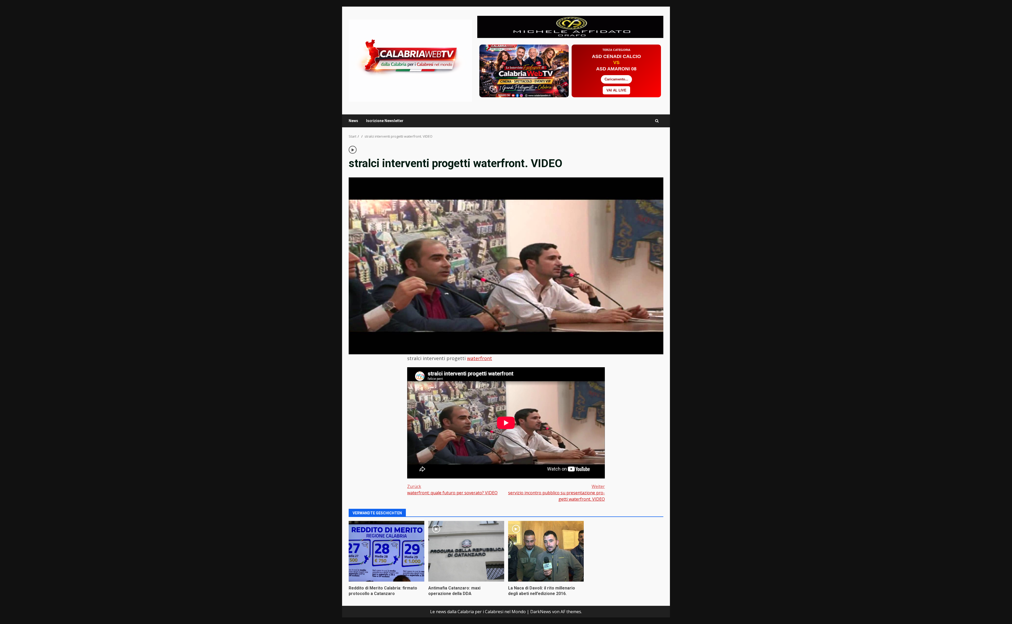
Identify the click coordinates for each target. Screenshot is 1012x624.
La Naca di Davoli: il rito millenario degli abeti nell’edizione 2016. (546, 551)
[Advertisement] (570, 26)
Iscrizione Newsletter (384, 121)
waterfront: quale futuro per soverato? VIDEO (452, 489)
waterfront (479, 358)
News (353, 121)
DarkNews (540, 612)
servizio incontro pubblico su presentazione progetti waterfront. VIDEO (556, 492)
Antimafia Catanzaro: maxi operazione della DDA (466, 551)
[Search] (657, 121)
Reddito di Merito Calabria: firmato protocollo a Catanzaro (386, 551)
